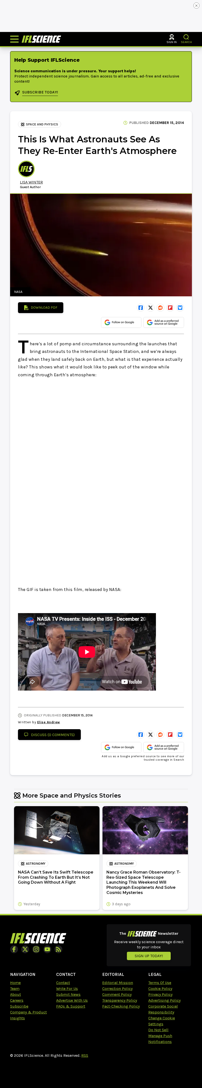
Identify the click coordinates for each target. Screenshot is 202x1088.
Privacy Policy (160, 994)
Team (14, 988)
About (15, 994)
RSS (84, 1055)
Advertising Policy (164, 1000)
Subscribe (19, 1006)
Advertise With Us (72, 1000)
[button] (186, 37)
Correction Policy (117, 988)
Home (15, 982)
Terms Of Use (159, 982)
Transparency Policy (119, 1000)
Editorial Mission (117, 982)
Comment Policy (117, 994)
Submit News (68, 994)
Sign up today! (149, 955)
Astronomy (35, 863)
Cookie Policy (160, 988)
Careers (16, 1000)
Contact (63, 982)
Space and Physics (42, 124)
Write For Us (67, 988)
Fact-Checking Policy (121, 1006)
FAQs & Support (70, 1006)
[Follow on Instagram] (36, 949)
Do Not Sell (158, 1030)
